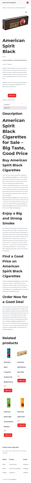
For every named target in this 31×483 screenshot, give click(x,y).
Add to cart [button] (8, 390)
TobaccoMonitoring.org (14, 207)
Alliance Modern (13, 327)
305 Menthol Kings (17, 289)
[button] (26, 12)
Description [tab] (7, 104)
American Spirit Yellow (11, 248)
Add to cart (12, 95)
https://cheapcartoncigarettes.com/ (11, 177)
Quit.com (7, 250)
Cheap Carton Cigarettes (9, 2)
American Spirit (10, 7)
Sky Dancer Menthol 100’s (10, 246)
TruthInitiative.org (8, 329)
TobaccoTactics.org (14, 291)
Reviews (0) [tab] (7, 107)
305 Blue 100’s (8, 289)
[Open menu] (28, 3)
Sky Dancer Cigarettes (7, 205)
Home (3, 7)
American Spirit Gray (21, 203)
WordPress (13, 479)
